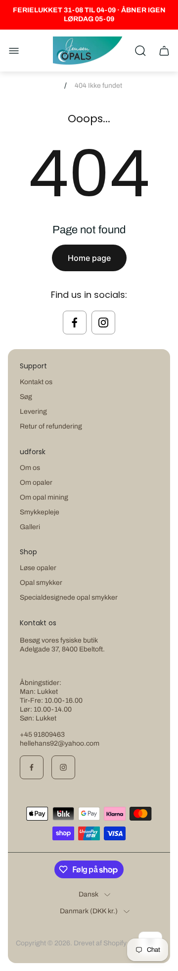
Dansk (88, 894)
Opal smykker (41, 582)
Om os (30, 467)
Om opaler (36, 482)
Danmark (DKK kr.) (89, 911)
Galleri (30, 527)
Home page (89, 258)
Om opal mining (44, 497)
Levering (33, 411)
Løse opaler (38, 568)
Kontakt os (36, 382)
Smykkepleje (39, 512)
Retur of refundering (51, 426)
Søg (26, 396)
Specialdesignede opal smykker (69, 597)
